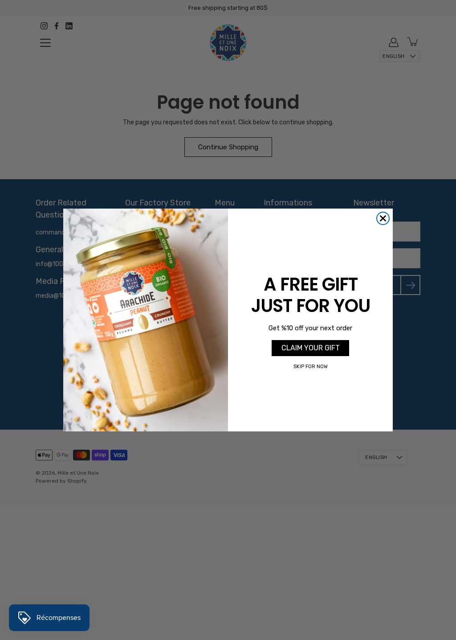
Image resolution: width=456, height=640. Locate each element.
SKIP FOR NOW (310, 366)
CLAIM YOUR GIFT (310, 348)
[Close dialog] (383, 218)
